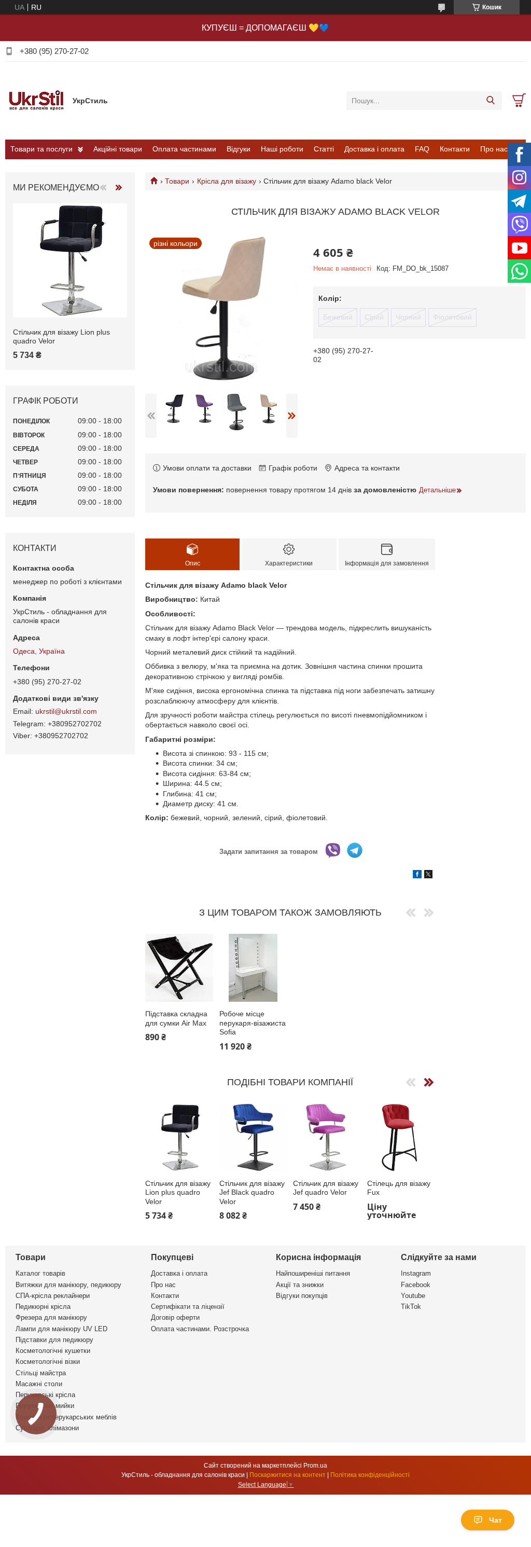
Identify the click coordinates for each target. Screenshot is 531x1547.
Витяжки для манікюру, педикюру (68, 1285)
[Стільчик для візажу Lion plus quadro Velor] (179, 1137)
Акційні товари (117, 149)
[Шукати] (490, 100)
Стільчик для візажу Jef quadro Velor (325, 1188)
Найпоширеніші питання (313, 1273)
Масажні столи (39, 1384)
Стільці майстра (41, 1373)
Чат (495, 1520)
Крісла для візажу (226, 181)
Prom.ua (315, 1465)
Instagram (416, 1273)
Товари (177, 181)
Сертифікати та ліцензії (188, 1306)
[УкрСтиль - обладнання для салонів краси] (36, 100)
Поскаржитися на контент (287, 1475)
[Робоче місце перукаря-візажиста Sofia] (253, 968)
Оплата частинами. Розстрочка (200, 1329)
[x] (428, 876)
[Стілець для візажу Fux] (401, 1137)
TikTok (411, 1306)
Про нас (494, 149)
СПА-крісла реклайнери (53, 1296)
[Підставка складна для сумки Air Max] (179, 968)
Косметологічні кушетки (53, 1351)
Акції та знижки (300, 1285)
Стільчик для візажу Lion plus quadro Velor (178, 1192)
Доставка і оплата (374, 149)
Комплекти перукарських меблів (66, 1417)
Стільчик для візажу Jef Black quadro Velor (252, 1192)
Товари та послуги (41, 149)
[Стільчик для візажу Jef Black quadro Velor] (253, 1137)
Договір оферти (175, 1317)
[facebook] (417, 876)
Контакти (455, 149)
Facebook (415, 1285)
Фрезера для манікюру (51, 1317)
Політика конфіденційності (370, 1475)
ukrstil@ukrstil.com (66, 711)
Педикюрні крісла (43, 1306)
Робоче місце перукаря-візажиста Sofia (252, 1023)
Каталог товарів (40, 1273)
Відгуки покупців (302, 1296)
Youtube (413, 1296)
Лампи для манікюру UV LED (61, 1329)
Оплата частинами (184, 149)
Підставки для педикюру (54, 1340)
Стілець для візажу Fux (398, 1188)
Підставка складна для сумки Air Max (176, 1018)
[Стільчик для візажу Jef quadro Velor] (327, 1137)
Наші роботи (282, 149)
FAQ (422, 149)
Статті (324, 149)
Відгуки (238, 149)
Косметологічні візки (48, 1361)
